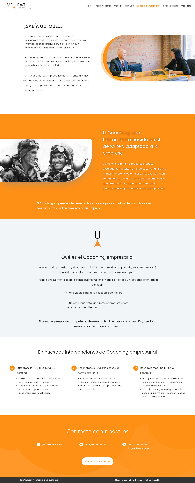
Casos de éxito (170, 6)
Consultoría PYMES (124, 6)
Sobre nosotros (103, 6)
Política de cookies (152, 480)
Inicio (90, 6)
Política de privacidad (122, 480)
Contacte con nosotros (97, 461)
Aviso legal (137, 480)
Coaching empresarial (148, 6)
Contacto (186, 6)
